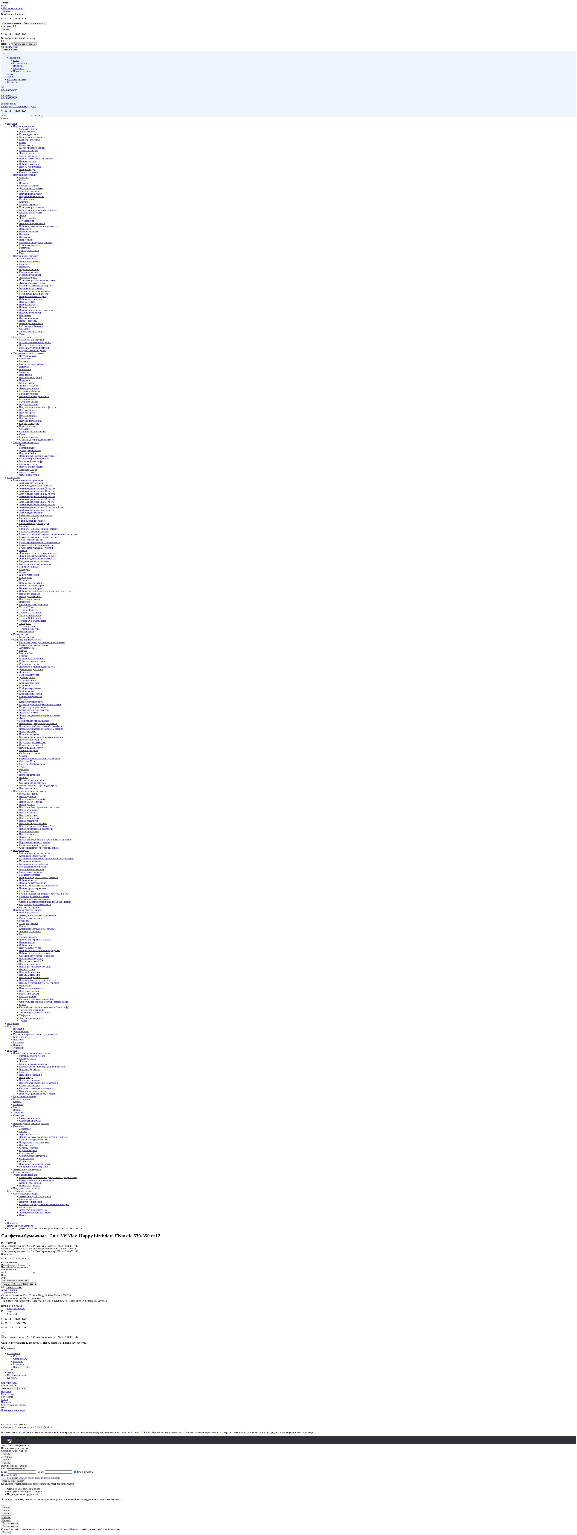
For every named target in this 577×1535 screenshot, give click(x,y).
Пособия (17, 1045)
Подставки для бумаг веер (32, 742)
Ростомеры (25, 248)
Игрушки (12, 123)
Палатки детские (28, 426)
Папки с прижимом (29, 831)
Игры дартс (25, 380)
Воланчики (25, 369)
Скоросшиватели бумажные (33, 845)
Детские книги (21, 1031)
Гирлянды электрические (32, 1056)
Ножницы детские (28, 912)
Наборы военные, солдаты (32, 296)
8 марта (23, 1131)
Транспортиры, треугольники (34, 1012)
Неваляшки (25, 229)
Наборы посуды (27, 169)
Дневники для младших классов (35, 485)
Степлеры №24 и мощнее (32, 764)
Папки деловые (27, 804)
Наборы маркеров (28, 880)
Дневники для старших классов (35, 558)
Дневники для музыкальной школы (37, 556)
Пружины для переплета (31, 747)
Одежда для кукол (28, 172)
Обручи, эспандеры (29, 423)
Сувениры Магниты (29, 1118)
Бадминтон (25, 358)
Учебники (18, 1047)
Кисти (22, 926)
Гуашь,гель (25, 920)
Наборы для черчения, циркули (35, 939)
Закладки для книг (28, 923)
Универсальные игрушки (26, 442)
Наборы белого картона (31, 583)
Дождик (23, 1061)
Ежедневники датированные (34, 561)
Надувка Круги (27, 412)
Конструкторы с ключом (31, 207)
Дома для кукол (27, 131)
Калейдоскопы (26, 199)
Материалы (13, 1023)
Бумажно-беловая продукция (28, 480)
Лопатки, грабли (27, 218)
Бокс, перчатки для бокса (32, 364)
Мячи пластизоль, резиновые (34, 396)
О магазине (21, 1437)
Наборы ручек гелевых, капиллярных (38, 885)
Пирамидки (25, 237)
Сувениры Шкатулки (30, 1120)
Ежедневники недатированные (35, 564)
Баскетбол (24, 361)
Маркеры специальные (31, 872)
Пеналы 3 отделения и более (34, 977)
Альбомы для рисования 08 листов (37, 488)
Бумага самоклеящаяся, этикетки (36, 547)
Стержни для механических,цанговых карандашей (45, 902)
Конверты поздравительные (33, 1139)
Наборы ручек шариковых (32, 888)
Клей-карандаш (27, 691)
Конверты (24, 580)
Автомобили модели (29, 261)
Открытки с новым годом (32, 1091)
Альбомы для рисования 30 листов (37, 504)
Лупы (22, 718)
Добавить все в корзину (35, 23)
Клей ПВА (24, 685)
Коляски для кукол (28, 134)
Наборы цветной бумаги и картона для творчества (45, 591)
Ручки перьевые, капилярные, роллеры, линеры (43, 893)
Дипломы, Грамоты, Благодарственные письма (43, 1137)
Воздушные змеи (28, 356)
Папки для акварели (29, 593)
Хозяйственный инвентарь (33, 1210)
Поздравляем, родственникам (34, 1142)
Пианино (24, 234)
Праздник (12, 1050)
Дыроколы (24, 672)
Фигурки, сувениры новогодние (36, 1088)
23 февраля (25, 1129)
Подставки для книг (29, 991)
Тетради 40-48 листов (30, 615)
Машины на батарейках (31, 288)
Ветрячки (24, 366)
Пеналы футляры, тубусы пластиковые (39, 983)
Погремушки (26, 239)
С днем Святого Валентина (33, 1156)
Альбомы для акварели (31, 483)
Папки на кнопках (28, 810)
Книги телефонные (29, 575)
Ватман (23, 550)
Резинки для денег (28, 750)
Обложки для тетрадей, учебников (37, 956)
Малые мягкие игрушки (31, 339)
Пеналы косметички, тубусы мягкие (37, 980)
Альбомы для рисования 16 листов (37, 496)
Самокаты (24, 429)
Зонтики (23, 372)
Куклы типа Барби (28, 150)
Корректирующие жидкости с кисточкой (40, 704)
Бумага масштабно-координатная (36, 545)
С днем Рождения (28, 1150)
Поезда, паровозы (28, 320)
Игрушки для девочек (24, 126)
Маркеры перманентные (31, 869)
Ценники (24, 769)
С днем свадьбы (27, 1153)
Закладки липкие (28, 680)
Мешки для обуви (28, 937)
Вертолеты (24, 266)
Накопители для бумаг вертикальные (38, 723)
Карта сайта (7, 1437)
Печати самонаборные (30, 739)
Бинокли (23, 264)
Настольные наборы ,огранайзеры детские (41, 729)
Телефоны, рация (28, 469)
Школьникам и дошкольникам (34, 1164)
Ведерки (23, 183)
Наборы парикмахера (30, 166)
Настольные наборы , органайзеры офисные (42, 726)
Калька (22, 572)
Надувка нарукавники (30, 420)
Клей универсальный (30, 688)
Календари (24, 569)
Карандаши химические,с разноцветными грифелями (46, 858)
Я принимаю (32, 1478)
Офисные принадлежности (27, 639)
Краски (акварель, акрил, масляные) (37, 929)
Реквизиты (18, 68)
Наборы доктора (27, 161)
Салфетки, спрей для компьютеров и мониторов (44, 1204)
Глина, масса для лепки (31, 918)
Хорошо (5, 1532)
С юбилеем (25, 1161)
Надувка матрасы (28, 415)
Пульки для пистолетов (31, 323)
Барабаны (24, 177)
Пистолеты (25, 315)
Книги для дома (21, 1037)
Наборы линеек (27, 945)
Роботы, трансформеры (31, 326)
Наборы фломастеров (30, 947)
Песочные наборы (28, 231)
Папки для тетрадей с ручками (35, 966)
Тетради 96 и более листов (32, 620)
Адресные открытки (29, 1134)
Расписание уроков (29, 993)
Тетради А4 (25, 623)
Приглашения (26, 1145)
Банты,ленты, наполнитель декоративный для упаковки (48, 1177)
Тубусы (23, 1020)
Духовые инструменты (31, 188)
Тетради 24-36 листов (30, 612)
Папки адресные (27, 796)
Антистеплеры (26, 647)
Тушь (22, 766)
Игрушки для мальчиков (25, 256)
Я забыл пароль (9, 1475)
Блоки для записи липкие (32, 520)
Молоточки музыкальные (32, 223)
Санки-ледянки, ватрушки (32, 431)
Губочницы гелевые (29, 664)
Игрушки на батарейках (31, 196)
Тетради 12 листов (28, 607)
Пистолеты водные (29, 318)
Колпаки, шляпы (21, 1099)
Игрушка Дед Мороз (29, 1069)
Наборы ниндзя (27, 304)
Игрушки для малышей (25, 175)
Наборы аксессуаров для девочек (36, 158)
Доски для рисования (30, 450)
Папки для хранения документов (30, 791)
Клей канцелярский (29, 683)
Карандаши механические (32, 856)
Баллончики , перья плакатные (35, 853)
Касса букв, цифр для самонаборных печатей (42, 642)
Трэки (22, 334)
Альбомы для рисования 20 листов (37, 499)
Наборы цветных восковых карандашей (39, 950)
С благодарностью (28, 1147)
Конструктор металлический (34, 458)
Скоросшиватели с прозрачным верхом (39, 847)
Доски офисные (27, 677)
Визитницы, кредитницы (32, 658)
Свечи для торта (21, 1172)
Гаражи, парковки (28, 272)
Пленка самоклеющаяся (31, 988)
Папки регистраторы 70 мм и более (37, 826)
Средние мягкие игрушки (32, 350)
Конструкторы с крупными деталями (38, 210)
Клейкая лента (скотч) (30, 693)
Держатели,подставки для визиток (37, 666)
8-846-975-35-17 (9, 98)
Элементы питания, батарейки (35, 1212)
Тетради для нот (27, 626)
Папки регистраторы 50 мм (33, 823)
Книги (10, 1026)
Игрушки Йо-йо (27, 453)
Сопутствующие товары (19, 1191)
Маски (16, 1107)
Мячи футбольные (28, 402)
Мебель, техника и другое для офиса (38, 785)
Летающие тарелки (29, 388)
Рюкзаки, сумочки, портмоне (34, 348)
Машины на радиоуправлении (34, 291)
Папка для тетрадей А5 (31, 961)
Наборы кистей (27, 942)
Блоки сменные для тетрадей (34, 523)
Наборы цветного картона (32, 585)
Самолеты (24, 329)
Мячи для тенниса (28, 393)
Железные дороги (28, 277)
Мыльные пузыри (28, 464)
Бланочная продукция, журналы (35, 515)
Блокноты (24, 526)
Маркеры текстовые (29, 874)
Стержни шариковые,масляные (35, 904)
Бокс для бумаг (27, 653)
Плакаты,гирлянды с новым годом (37, 1093)
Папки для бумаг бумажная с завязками (39, 807)
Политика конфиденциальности (44, 1437)
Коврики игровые (28, 204)
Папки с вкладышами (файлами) (36, 829)
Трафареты (24, 1015)
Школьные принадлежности (27, 910)
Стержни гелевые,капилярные (34, 899)
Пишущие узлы (21, 850)
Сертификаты (20, 63)
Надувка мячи (26, 418)
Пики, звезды (26, 1077)
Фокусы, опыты (27, 472)
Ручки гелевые (26, 891)
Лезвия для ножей (28, 712)
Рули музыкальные (29, 250)
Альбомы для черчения (31, 512)
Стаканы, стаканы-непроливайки (36, 999)
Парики (17, 1110)
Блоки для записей (28, 518)
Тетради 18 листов (28, 610)
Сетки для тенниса (28, 437)
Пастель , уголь (27, 969)
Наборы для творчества (31, 466)
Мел (21, 934)
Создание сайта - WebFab (14, 1451)
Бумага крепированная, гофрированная (39, 542)
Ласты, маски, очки (29, 385)
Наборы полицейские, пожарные (36, 310)
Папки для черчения (29, 599)
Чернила (23, 772)
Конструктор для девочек (32, 137)
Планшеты (24, 837)
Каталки (23, 202)
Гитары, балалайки (29, 185)
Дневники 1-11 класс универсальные (38, 553)
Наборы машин (27, 302)
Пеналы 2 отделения (29, 974)
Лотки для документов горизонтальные (39, 715)
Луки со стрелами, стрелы (32, 283)
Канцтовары (13, 477)
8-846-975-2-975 (9, 90)
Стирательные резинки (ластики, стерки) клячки (44, 1002)
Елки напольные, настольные (34, 1064)
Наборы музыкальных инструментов (38, 226)
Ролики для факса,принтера (33, 604)
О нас (16, 60)
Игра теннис (25, 375)
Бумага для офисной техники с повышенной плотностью (48, 534)
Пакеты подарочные (29, 1185)
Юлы (21, 253)
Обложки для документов (32, 783)
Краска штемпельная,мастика (34, 710)
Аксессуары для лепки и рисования (37, 915)
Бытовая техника (28, 129)
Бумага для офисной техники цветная (38, 537)
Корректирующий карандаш (33, 707)
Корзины (23, 699)
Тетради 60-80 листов (30, 618)
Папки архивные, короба (32, 799)
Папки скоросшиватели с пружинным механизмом (45, 839)
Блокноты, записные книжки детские (38, 529)
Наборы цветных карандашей (34, 953)
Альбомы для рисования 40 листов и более (41, 507)
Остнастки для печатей (31, 745)
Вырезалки (18, 1029)
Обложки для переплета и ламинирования (41, 737)
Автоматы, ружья (28, 258)
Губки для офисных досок (32, 661)
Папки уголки (26, 834)
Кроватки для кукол (29, 139)
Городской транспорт (30, 275)
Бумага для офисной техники (34, 531)
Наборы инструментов (31, 299)
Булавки (23, 656)
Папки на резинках (29, 818)
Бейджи (23, 650)
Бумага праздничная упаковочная (36, 1180)
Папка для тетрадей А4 (31, 958)
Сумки (22, 1004)
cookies (70, 1529)
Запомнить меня (85, 1472)
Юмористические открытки (33, 1166)
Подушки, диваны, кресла (32, 345)
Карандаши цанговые (30, 861)
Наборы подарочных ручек (33, 883)
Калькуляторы (20, 634)
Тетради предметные (30, 629)
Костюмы (18, 1104)
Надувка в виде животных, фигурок (37, 407)
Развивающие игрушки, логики (35, 242)
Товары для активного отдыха (28, 353)
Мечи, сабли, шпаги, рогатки (34, 293)
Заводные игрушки (29, 191)
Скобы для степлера (29, 753)
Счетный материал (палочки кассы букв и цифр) (44, 1007)
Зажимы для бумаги (29, 675)
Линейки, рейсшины (30, 931)
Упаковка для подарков (25, 1174)
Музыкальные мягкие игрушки (35, 342)
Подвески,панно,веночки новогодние (38, 1083)
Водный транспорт (29, 269)
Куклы (22, 142)
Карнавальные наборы (24, 1096)
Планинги (24, 602)
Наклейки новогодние (30, 1074)
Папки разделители (29, 820)
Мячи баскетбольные (30, 391)
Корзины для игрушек (30, 212)
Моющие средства (28, 1199)
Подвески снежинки (29, 1080)
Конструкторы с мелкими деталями (37, 280)
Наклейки (18, 1039)
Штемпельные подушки (31, 780)
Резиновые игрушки (29, 245)
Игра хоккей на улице (30, 377)
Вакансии (18, 66)
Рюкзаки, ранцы (27, 996)
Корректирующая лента (31, 702)
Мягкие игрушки (22, 337)
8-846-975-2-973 (9, 95)
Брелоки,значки (27, 448)
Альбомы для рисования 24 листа (36, 502)
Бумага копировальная (30, 539)
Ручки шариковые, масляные (34, 896)
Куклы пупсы (26, 145)
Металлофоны (26, 221)
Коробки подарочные (30, 1183)
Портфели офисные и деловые (34, 842)
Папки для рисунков (29, 964)
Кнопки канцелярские (30, 696)
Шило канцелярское (29, 775)
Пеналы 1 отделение (29, 972)
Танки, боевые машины (31, 331)
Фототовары (25, 1207)
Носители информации (31, 1201)
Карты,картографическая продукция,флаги (35, 1034)
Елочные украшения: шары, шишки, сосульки (42, 1066)
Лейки (22, 215)
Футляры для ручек (29, 907)
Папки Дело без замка (30, 802)
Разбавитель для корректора (33, 645)
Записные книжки (28, 566)
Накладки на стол (28, 788)
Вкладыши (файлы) (29, 793)
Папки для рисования (30, 596)
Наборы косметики (29, 164)
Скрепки (23, 756)
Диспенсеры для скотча (31, 669)
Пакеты (23, 1215)
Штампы (23, 777)
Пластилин (25, 985)
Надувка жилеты (28, 410)
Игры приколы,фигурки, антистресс (37, 456)
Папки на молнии (28, 815)
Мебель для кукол (28, 156)
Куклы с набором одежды (32, 148)
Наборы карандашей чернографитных (38, 877)
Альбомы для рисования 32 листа (36, 510)
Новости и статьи (22, 71)
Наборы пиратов (27, 307)
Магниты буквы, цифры (31, 461)
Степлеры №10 (27, 761)
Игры (22, 445)
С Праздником (26, 1158)
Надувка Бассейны (28, 404)
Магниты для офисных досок (34, 720)
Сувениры (18, 1115)
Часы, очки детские (29, 475)
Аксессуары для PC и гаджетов (35, 1196)
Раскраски (18, 1042)
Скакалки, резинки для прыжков (36, 439)
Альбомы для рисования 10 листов (37, 491)
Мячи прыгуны (27, 399)
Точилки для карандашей (32, 1010)
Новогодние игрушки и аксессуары (31, 1053)
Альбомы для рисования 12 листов (37, 493)
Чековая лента (26, 631)
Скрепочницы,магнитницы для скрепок (39, 758)
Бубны (22, 180)
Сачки (22, 434)
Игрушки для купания (30, 193)
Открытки (18, 1126)
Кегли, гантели (27, 383)
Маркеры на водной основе (33, 866)
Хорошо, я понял (10, 1523)
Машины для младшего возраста (36, 285)
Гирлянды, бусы (27, 1058)
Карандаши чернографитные (34, 864)
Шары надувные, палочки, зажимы (31, 1123)
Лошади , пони (27, 153)
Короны (17, 1102)
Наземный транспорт (30, 312)
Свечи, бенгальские (29, 1085)
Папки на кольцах (28, 812)
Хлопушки (18, 1112)
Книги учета (25, 577)
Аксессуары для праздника (27, 1169)
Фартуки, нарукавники (31, 1018)
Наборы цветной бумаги (31, 588)
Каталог (5, 118)
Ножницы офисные (29, 734)
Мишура (23, 1072)
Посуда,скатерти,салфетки (26, 1188)
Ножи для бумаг (27, 731)
